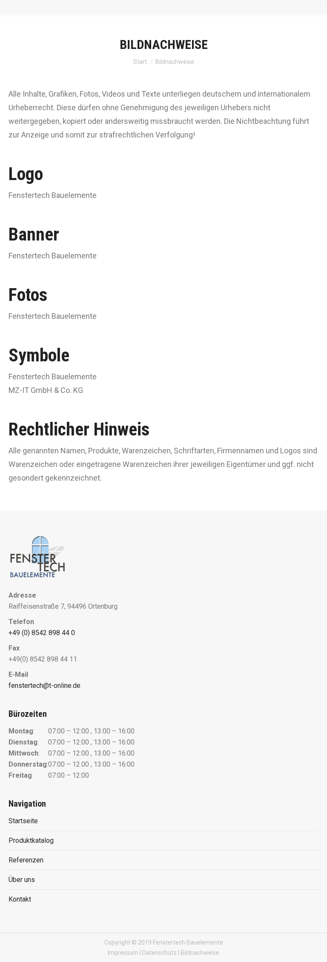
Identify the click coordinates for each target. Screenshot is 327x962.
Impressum (123, 952)
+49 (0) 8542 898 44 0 (42, 633)
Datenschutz (159, 952)
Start (140, 61)
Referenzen (26, 860)
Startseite (23, 821)
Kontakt (20, 899)
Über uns (22, 880)
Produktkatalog (31, 840)
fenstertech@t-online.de (44, 685)
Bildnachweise (200, 952)
